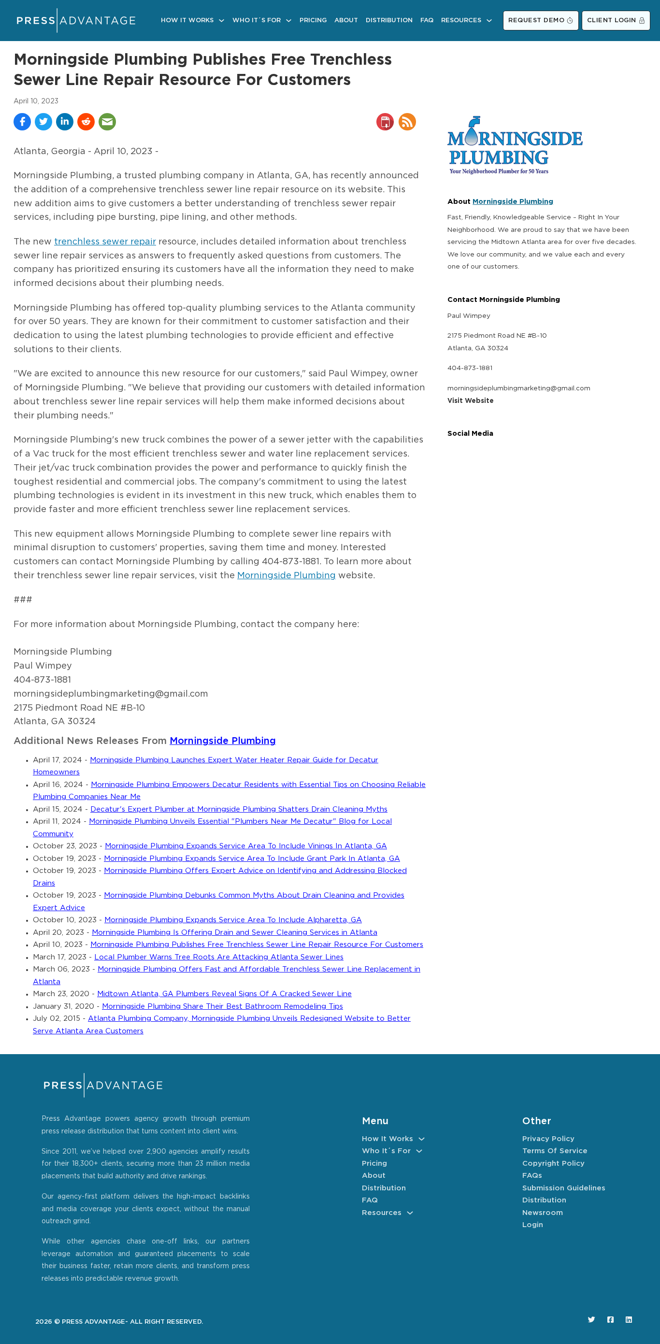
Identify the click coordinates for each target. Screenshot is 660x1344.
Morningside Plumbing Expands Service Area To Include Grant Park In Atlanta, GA (252, 859)
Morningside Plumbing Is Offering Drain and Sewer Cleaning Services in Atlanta (234, 932)
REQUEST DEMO (536, 20)
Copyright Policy (553, 1163)
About (346, 20)
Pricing (313, 20)
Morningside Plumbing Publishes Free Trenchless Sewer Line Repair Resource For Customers (256, 945)
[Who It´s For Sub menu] (289, 20)
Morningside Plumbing (286, 576)
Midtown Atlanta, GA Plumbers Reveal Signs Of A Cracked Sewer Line (224, 994)
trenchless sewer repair (105, 242)
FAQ (426, 20)
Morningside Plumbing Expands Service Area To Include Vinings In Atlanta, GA (246, 846)
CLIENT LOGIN (611, 20)
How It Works (187, 20)
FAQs (532, 1175)
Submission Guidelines (563, 1188)
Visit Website (470, 401)
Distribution (389, 20)
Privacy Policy (548, 1139)
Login (532, 1225)
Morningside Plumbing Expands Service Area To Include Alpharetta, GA (233, 920)
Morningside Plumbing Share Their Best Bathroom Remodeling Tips (222, 1006)
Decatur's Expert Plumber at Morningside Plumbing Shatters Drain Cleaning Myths (238, 809)
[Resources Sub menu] (489, 20)
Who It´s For (256, 20)
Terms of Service (555, 1151)
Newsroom (542, 1213)
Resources (461, 20)
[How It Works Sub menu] (221, 20)
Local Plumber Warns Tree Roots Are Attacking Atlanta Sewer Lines (219, 957)
